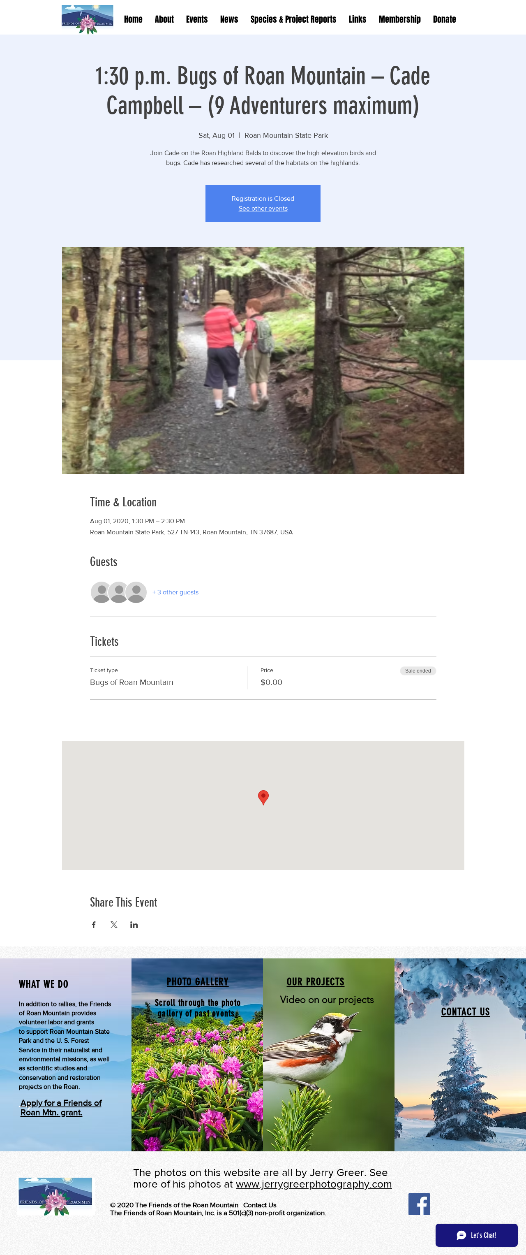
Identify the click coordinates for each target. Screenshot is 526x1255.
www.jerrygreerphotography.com (314, 1184)
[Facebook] (419, 1204)
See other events (263, 208)
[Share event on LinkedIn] (134, 924)
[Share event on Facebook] (94, 924)
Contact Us (259, 1205)
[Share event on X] (114, 924)
